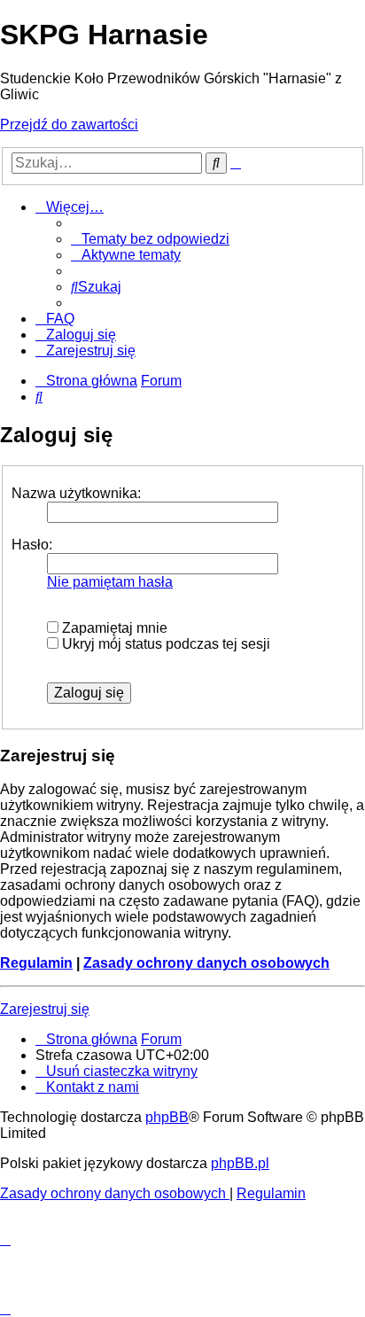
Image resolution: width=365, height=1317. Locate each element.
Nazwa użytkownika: (76, 493)
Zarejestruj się (44, 1009)
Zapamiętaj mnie (112, 627)
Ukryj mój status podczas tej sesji (164, 643)
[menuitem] (150, 238)
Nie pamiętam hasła (110, 581)
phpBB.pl (240, 1163)
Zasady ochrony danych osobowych (206, 962)
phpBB (167, 1117)
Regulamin (36, 962)
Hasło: (32, 544)
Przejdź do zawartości (69, 124)
